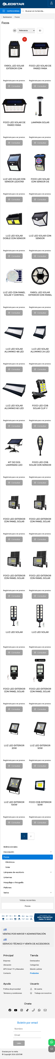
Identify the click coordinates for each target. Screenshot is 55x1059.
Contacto (7, 973)
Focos (17, 17)
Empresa (6, 961)
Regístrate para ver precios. (14, 80)
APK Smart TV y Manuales (13, 969)
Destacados (35, 961)
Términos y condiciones (12, 993)
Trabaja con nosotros (43, 993)
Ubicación (7, 965)
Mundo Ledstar (36, 969)
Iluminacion (7, 17)
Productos (34, 973)
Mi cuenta (38, 989)
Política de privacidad (12, 989)
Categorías (34, 965)
